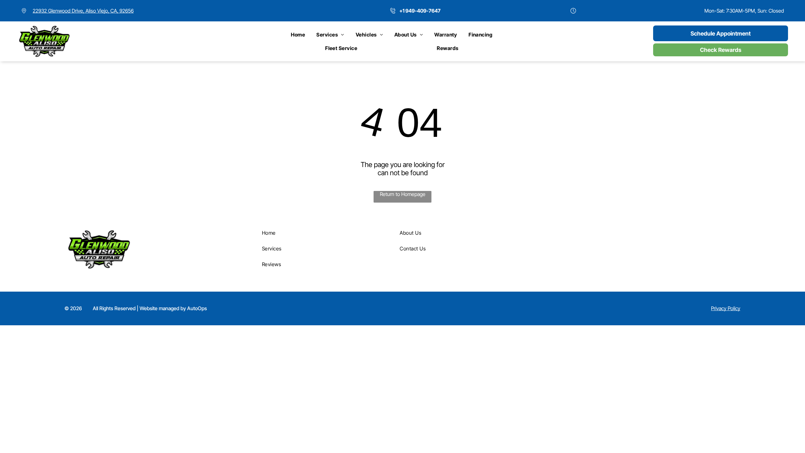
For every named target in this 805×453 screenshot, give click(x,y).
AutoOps (197, 308)
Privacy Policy (725, 308)
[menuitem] (298, 35)
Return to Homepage (402, 194)
